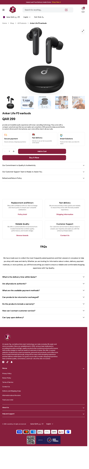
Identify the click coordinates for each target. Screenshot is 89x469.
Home (4, 23)
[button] (3, 9)
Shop (12, 23)
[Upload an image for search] (66, 9)
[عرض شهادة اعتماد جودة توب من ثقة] (48, 438)
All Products (21, 23)
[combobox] (47, 9)
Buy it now (34, 156)
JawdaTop (10, 422)
